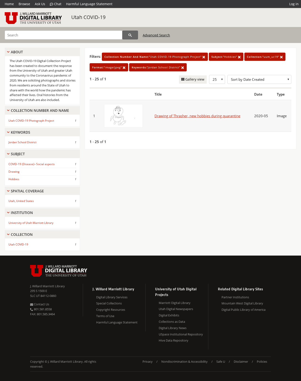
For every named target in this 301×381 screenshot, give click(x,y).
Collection (22, 234)
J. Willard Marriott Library (47, 286)
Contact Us (41, 304)
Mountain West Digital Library (242, 303)
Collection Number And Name (40, 110)
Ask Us (40, 4)
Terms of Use (105, 316)
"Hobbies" (224, 56)
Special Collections (109, 303)
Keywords (20, 132)
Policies (262, 361)
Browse (24, 4)
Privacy (148, 361)
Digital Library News (172, 328)
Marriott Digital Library (174, 303)
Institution (22, 212)
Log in (294, 4)
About (17, 52)
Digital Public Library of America (243, 309)
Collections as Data (172, 321)
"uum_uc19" (263, 56)
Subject (18, 154)
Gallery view (194, 79)
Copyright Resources (110, 309)
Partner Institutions (235, 297)
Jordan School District (22, 142)
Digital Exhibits (169, 315)
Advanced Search (156, 35)
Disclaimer (241, 361)
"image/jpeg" (107, 67)
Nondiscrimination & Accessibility (184, 361)
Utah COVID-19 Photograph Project (31, 121)
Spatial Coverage (27, 191)
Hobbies (13, 179)
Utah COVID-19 (88, 17)
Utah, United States (21, 201)
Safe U (220, 361)
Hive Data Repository (173, 340)
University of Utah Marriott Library (30, 223)
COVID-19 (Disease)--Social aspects (31, 164)
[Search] (130, 35)
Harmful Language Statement (89, 4)
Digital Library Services (111, 297)
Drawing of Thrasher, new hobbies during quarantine (197, 115)
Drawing (14, 172)
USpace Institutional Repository (181, 334)
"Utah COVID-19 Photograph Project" (153, 56)
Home (9, 4)
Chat (57, 4)
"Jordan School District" (156, 67)
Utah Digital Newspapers (176, 309)
